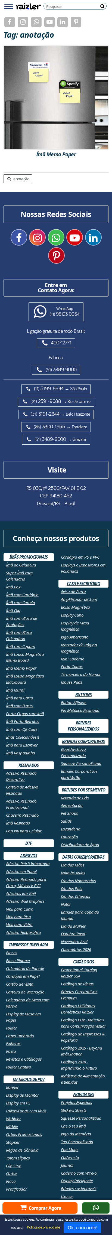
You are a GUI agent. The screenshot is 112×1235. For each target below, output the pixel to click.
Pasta (11, 1051)
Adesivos (28, 855)
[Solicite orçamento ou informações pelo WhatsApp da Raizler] (96, 1208)
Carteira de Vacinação (25, 992)
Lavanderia (70, 829)
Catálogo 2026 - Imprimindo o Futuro (79, 1065)
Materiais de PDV (29, 1079)
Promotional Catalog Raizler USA (79, 973)
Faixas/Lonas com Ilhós (26, 1110)
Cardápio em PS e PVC (80, 557)
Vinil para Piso (18, 916)
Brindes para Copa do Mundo (80, 915)
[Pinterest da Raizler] (76, 22)
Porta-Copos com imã (25, 713)
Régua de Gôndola (22, 1150)
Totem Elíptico (18, 1158)
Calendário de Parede (25, 968)
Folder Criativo (18, 1067)
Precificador (16, 1189)
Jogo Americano (75, 637)
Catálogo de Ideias (77, 983)
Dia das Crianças (75, 896)
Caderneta (70, 1157)
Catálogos (83, 961)
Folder (11, 1028)
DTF (28, 843)
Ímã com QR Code (21, 729)
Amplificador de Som (79, 599)
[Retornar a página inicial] (28, 6)
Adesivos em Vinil (21, 893)
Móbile (12, 1126)
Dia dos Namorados (78, 880)
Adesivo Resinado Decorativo (21, 776)
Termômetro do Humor (81, 674)
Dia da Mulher (73, 926)
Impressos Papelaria (28, 944)
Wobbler (13, 1118)
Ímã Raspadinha (20, 752)
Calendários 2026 (76, 949)
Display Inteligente (77, 1180)
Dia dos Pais (71, 888)
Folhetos (13, 1043)
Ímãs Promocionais (29, 557)
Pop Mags (70, 1149)
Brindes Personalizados (83, 726)
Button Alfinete (73, 702)
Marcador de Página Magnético (79, 648)
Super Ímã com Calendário (19, 576)
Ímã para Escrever (22, 745)
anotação (21, 178)
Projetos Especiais (76, 1102)
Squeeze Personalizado (81, 763)
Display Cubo (72, 615)
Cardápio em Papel (22, 976)
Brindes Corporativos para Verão (79, 774)
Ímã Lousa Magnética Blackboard (25, 679)
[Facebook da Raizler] (10, 22)
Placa (10, 1181)
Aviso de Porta (73, 591)
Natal (65, 904)
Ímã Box (13, 586)
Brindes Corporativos (83, 741)
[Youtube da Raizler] (49, 22)
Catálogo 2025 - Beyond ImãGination (81, 1051)
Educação (69, 836)
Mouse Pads (71, 682)
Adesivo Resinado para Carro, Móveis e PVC (26, 882)
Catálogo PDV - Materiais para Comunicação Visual (83, 1023)
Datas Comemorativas (83, 857)
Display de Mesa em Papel (23, 1017)
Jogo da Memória (76, 1133)
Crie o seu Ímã (73, 1126)
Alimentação (72, 805)
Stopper (13, 1142)
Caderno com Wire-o (79, 1173)
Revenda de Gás (75, 797)
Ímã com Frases (19, 705)
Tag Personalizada (77, 1141)
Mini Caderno (73, 659)
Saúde (66, 821)
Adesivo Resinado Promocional (21, 804)
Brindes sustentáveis (79, 1188)
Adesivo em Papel (21, 871)
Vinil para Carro (19, 909)
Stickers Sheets (73, 1110)
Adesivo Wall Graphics (25, 901)
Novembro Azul (74, 941)
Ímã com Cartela (20, 602)
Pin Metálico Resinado (80, 710)
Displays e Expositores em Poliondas (83, 568)
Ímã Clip (13, 610)
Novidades (83, 1094)
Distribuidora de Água (80, 844)
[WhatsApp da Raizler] (36, 22)
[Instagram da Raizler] (23, 22)
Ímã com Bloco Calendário (19, 635)
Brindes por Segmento (83, 790)
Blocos (11, 952)
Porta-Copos (72, 666)
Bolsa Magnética (75, 607)
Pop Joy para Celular (24, 830)
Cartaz (11, 1173)
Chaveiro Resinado (22, 815)
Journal (67, 1165)
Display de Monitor (22, 1095)
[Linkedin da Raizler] (63, 22)
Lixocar (67, 1196)
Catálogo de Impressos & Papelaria (83, 1037)
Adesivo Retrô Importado (27, 863)
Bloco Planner (18, 960)
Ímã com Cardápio (22, 594)
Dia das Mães (73, 865)
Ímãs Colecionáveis (22, 737)
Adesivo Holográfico (23, 932)
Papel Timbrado (20, 1035)
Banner (12, 1087)
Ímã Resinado (18, 823)
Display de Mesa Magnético (75, 626)
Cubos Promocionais (24, 1134)
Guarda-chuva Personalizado (73, 752)
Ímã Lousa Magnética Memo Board (25, 657)
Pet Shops (69, 813)
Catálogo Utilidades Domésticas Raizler (78, 1009)
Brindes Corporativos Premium (79, 995)
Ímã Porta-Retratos (22, 721)
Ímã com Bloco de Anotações (21, 621)
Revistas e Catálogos (24, 1059)
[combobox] (76, 6)
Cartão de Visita (19, 984)
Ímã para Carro (19, 697)
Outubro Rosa (73, 933)
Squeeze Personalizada (81, 1118)
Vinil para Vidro (19, 924)
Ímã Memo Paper (21, 668)
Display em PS (18, 1103)
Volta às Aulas (73, 872)
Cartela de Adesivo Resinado (22, 790)
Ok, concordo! (83, 1227)
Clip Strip (13, 1165)
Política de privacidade (43, 1227)
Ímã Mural (15, 690)
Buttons (83, 694)
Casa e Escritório (83, 583)
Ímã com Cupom (20, 646)
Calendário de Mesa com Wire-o (27, 1003)
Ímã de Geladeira (21, 565)
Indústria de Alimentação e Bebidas (83, 1079)
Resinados (28, 765)
